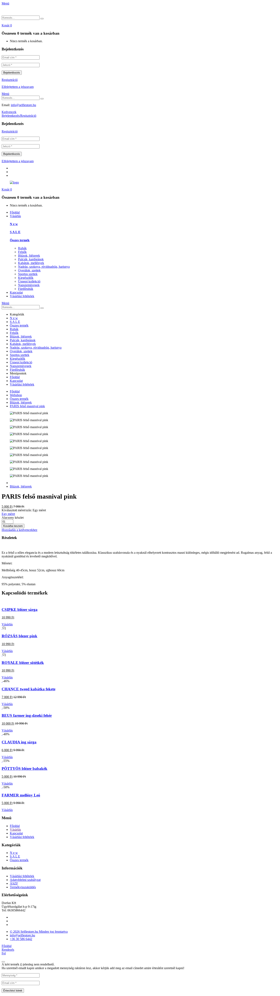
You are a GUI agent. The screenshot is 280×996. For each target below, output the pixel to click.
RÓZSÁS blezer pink (19, 636)
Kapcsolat (16, 292)
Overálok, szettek (29, 270)
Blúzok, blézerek (29, 255)
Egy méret (8, 514)
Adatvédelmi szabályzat (25, 879)
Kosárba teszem (13, 525)
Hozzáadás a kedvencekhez (19, 530)
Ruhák (22, 248)
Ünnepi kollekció (29, 281)
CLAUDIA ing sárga (19, 742)
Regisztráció (10, 80)
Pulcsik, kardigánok (31, 259)
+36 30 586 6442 (21, 939)
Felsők (22, 252)
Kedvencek (9, 112)
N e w (14, 224)
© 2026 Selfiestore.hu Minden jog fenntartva (39, 931)
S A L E (15, 232)
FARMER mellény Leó (21, 795)
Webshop (16, 395)
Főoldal (15, 212)
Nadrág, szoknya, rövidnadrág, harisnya (44, 266)
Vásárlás (15, 216)
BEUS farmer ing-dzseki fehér (27, 715)
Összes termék (20, 240)
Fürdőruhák (25, 288)
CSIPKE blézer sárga (20, 609)
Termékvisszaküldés (23, 887)
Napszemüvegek (29, 285)
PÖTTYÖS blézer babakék (24, 768)
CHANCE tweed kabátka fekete (28, 689)
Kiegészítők (25, 277)
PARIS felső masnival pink (27, 406)
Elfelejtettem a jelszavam (18, 86)
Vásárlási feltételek (22, 296)
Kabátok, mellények (31, 263)
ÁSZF (14, 883)
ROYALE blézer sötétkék (23, 662)
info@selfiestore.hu (23, 105)
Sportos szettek (28, 274)
